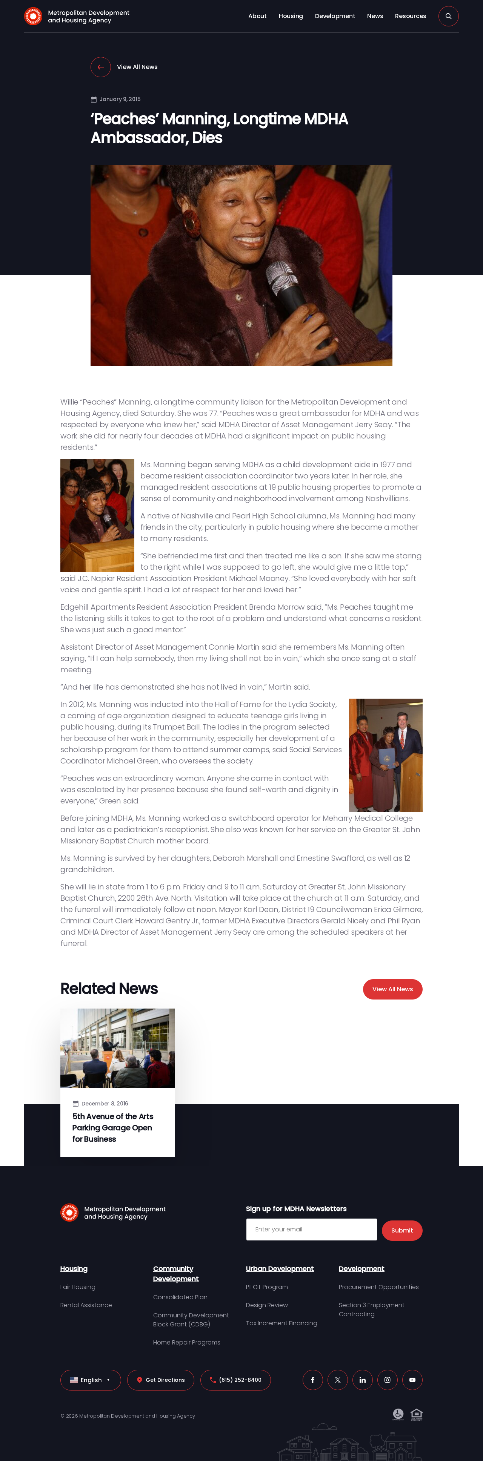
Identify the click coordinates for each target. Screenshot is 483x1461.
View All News (137, 67)
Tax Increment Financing (281, 1323)
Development (335, 16)
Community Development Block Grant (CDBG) (191, 1320)
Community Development (176, 1273)
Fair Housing (77, 1287)
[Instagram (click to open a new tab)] (387, 1380)
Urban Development (280, 1268)
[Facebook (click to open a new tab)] (313, 1380)
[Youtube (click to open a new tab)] (412, 1380)
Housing (291, 16)
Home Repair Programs (186, 1342)
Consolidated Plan (180, 1297)
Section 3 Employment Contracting (372, 1309)
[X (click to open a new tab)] (338, 1380)
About (257, 16)
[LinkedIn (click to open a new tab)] (362, 1380)
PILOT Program (267, 1287)
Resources (410, 16)
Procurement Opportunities (379, 1287)
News (375, 16)
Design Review (267, 1305)
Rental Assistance (86, 1305)
